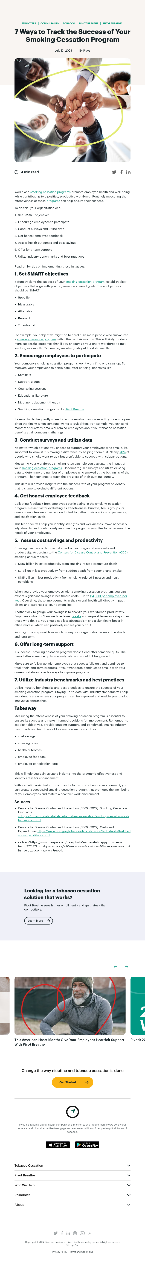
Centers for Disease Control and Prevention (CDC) (92, 552)
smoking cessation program (85, 281)
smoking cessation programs (50, 192)
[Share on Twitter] (114, 172)
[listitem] (70, 1012)
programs (53, 200)
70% (123, 452)
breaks (76, 616)
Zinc (76, 1245)
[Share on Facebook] (121, 172)
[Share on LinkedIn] (128, 172)
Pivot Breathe (74, 409)
